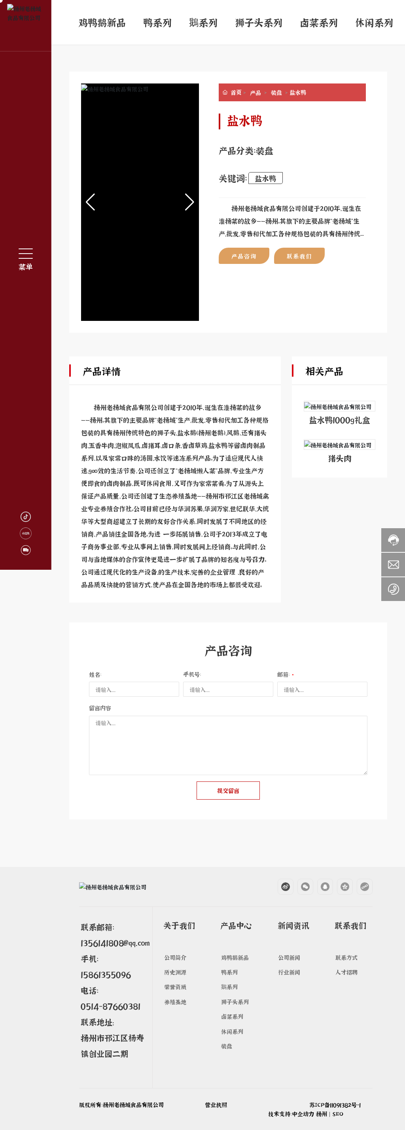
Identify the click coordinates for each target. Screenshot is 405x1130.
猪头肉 (340, 458)
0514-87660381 (110, 1006)
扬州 (321, 1113)
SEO (337, 1113)
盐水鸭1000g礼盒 (339, 419)
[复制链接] (361, 887)
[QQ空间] (341, 887)
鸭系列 (157, 22)
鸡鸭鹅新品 (102, 22)
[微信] (301, 887)
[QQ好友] (321, 887)
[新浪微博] (282, 887)
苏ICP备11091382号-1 (335, 1104)
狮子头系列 (258, 22)
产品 (255, 92)
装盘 (276, 92)
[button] (189, 202)
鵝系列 (203, 22)
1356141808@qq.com (115, 942)
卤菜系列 (319, 22)
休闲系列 (374, 22)
